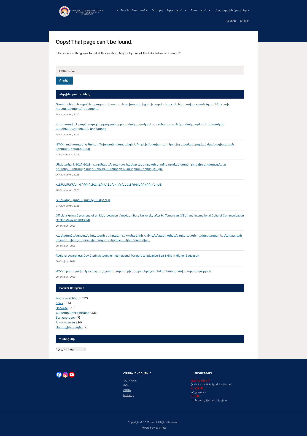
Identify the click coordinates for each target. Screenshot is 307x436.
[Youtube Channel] (72, 375)
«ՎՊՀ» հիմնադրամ (131, 10)
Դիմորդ (157, 10)
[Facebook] (59, 375)
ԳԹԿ (126, 385)
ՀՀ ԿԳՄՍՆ (130, 380)
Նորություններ (66, 298)
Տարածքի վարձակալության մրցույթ (83, 200)
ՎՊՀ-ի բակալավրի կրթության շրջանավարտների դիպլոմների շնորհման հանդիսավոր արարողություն (133, 271)
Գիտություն (198, 10)
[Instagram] (65, 375)
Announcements (66, 322)
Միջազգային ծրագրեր (230, 10)
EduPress (160, 427)
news (59, 303)
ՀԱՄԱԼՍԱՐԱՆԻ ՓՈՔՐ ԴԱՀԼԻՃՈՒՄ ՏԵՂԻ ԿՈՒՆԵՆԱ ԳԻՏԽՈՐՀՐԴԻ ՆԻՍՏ (109, 184)
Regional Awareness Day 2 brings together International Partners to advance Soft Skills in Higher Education (127, 255)
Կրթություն (175, 10)
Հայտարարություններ (72, 313)
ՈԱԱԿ (127, 390)
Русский (230, 20)
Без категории (66, 317)
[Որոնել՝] (150, 70)
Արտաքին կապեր (69, 327)
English (244, 20)
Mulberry (128, 395)
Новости (62, 308)
